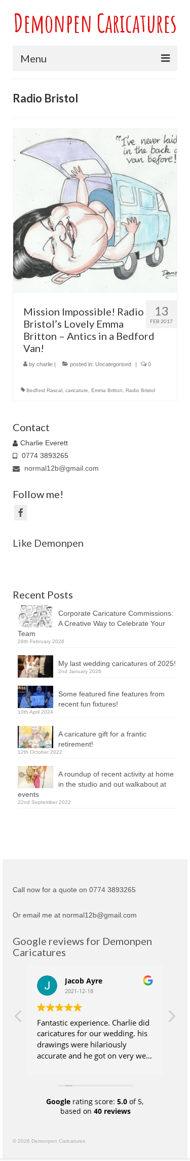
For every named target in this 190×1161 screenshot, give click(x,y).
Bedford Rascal (44, 390)
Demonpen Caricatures (95, 23)
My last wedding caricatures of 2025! (117, 663)
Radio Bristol (140, 390)
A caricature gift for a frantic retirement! (102, 739)
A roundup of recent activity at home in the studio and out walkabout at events (96, 784)
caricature (76, 390)
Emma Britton (107, 390)
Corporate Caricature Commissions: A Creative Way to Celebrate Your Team (95, 623)
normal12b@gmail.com (60, 468)
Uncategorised (113, 364)
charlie (44, 364)
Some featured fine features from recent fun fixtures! (111, 699)
